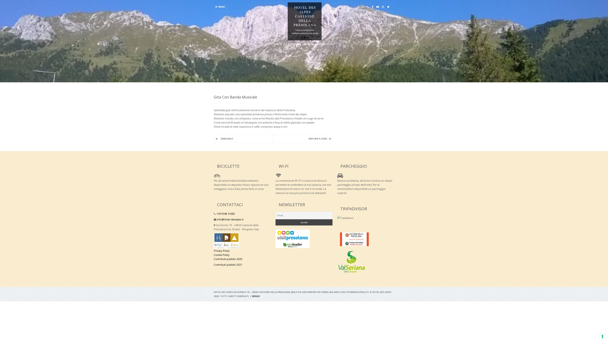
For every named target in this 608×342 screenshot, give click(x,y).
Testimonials (293, 44)
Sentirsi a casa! (317, 138)
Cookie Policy (221, 255)
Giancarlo (227, 138)
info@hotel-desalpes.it (230, 219)
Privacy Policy (222, 251)
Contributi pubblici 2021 (228, 264)
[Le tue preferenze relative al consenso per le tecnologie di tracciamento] (602, 336)
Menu (221, 6)
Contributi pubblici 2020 (228, 259)
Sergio (256, 296)
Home (278, 44)
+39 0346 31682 (225, 213)
